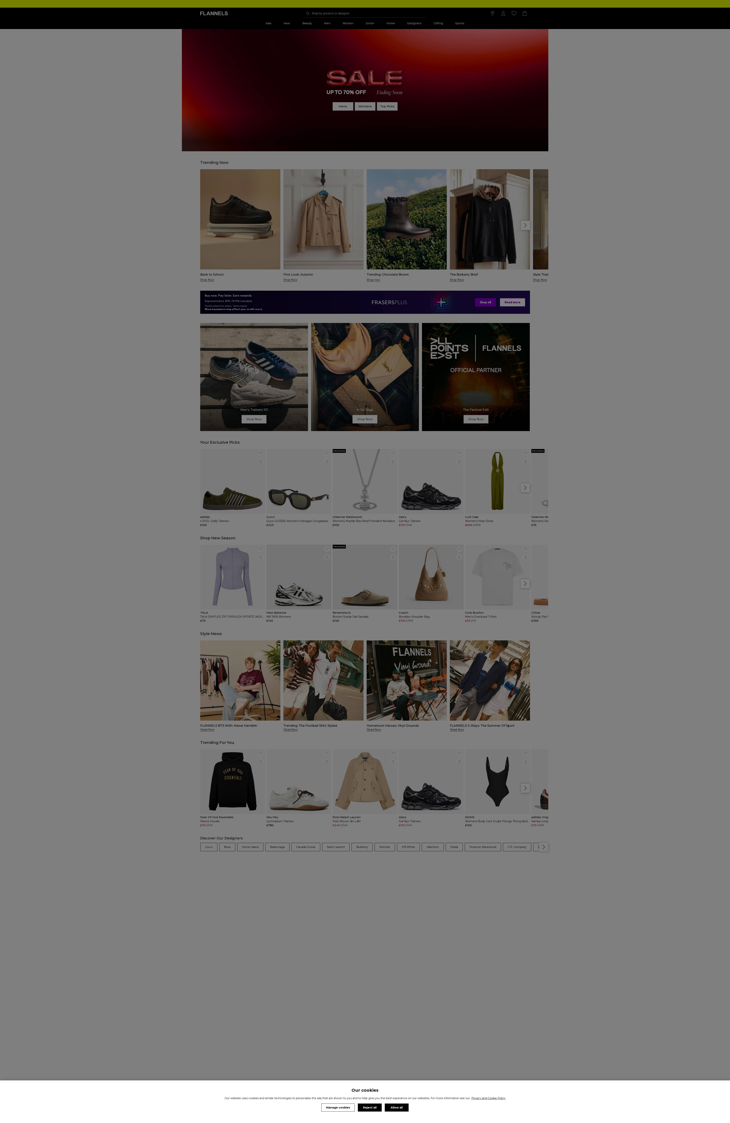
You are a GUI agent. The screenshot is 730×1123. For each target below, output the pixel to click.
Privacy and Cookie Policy (488, 1098)
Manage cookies (338, 1107)
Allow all (397, 1107)
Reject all (370, 1107)
